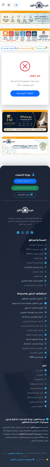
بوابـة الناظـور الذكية (34, 340)
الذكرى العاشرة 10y (35, 398)
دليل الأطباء (38, 259)
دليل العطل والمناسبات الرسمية (27, 304)
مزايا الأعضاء (23, 195)
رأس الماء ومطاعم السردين (32, 326)
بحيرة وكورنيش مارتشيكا (32, 317)
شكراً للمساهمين (36, 402)
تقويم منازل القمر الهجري (32, 281)
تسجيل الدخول (24, 181)
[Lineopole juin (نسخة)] (25, 36)
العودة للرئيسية (25, 93)
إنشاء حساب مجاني (23, 188)
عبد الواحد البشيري (15, 453)
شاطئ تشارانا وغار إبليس (33, 322)
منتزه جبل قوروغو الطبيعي (31, 313)
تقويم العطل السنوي (34, 308)
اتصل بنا (40, 371)
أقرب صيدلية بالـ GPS (34, 250)
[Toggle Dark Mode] (9, 5)
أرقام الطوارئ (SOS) (34, 254)
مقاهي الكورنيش (36, 353)
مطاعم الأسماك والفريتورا (32, 349)
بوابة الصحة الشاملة (35, 263)
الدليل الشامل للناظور (32, 299)
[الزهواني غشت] (25, 18)
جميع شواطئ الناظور (34, 335)
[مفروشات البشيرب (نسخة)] (25, 122)
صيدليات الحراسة (36, 245)
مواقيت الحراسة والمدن (33, 285)
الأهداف (40, 375)
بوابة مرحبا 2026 (36, 357)
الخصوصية (38, 380)
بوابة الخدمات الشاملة (33, 344)
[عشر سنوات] (25, 146)
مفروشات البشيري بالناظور (21, 460)
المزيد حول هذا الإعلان (7, 11)
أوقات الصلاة (38, 272)
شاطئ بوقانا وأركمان (35, 331)
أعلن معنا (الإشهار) (35, 393)
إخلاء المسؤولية (36, 384)
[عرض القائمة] (3, 5)
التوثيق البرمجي (37, 407)
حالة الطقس (38, 276)
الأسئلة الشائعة (36, 389)
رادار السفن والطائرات (33, 267)
